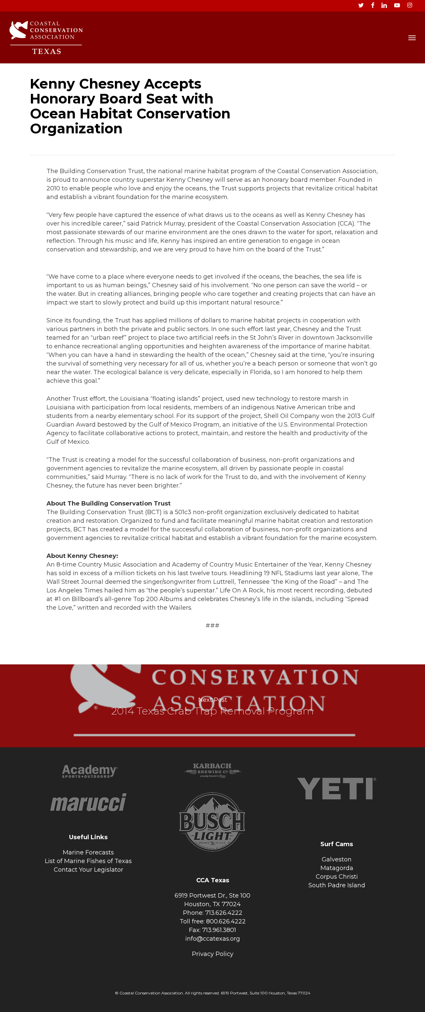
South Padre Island (336, 885)
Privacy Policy (212, 954)
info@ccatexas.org (212, 938)
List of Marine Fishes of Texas (88, 861)
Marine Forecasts (88, 852)
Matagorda (336, 868)
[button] (412, 37)
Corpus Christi (337, 876)
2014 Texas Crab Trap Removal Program (212, 705)
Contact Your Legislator (88, 869)
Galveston (337, 859)
